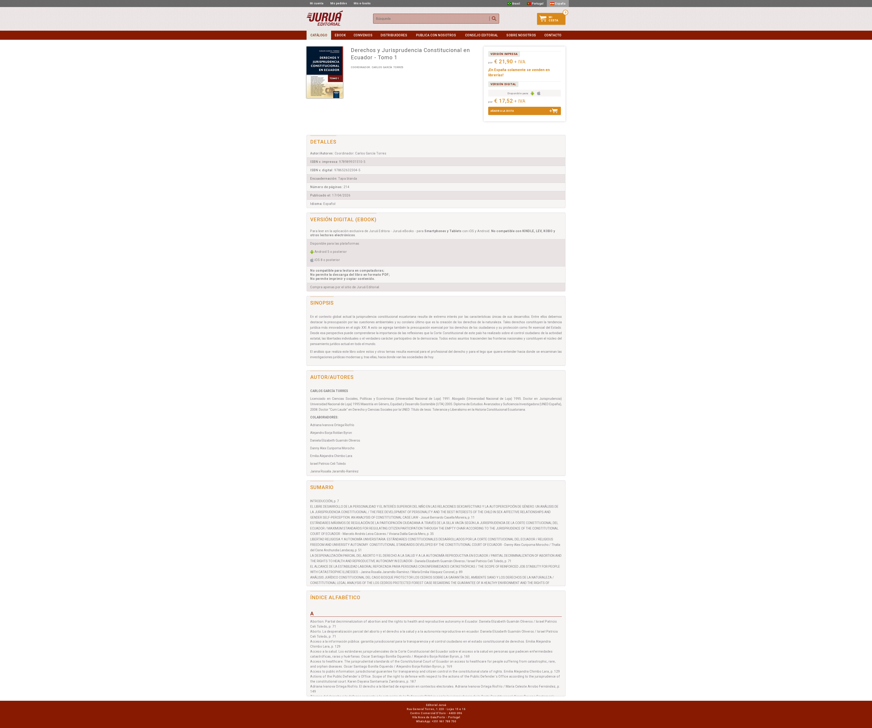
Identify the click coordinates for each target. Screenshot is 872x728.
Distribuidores (394, 35)
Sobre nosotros (521, 35)
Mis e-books (362, 3)
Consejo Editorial (481, 35)
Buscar (494, 18)
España (560, 3)
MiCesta (553, 19)
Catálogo (318, 35)
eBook (340, 35)
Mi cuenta (317, 3)
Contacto (553, 35)
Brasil (516, 3)
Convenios (363, 35)
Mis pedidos (338, 3)
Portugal (537, 3)
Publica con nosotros (436, 35)
